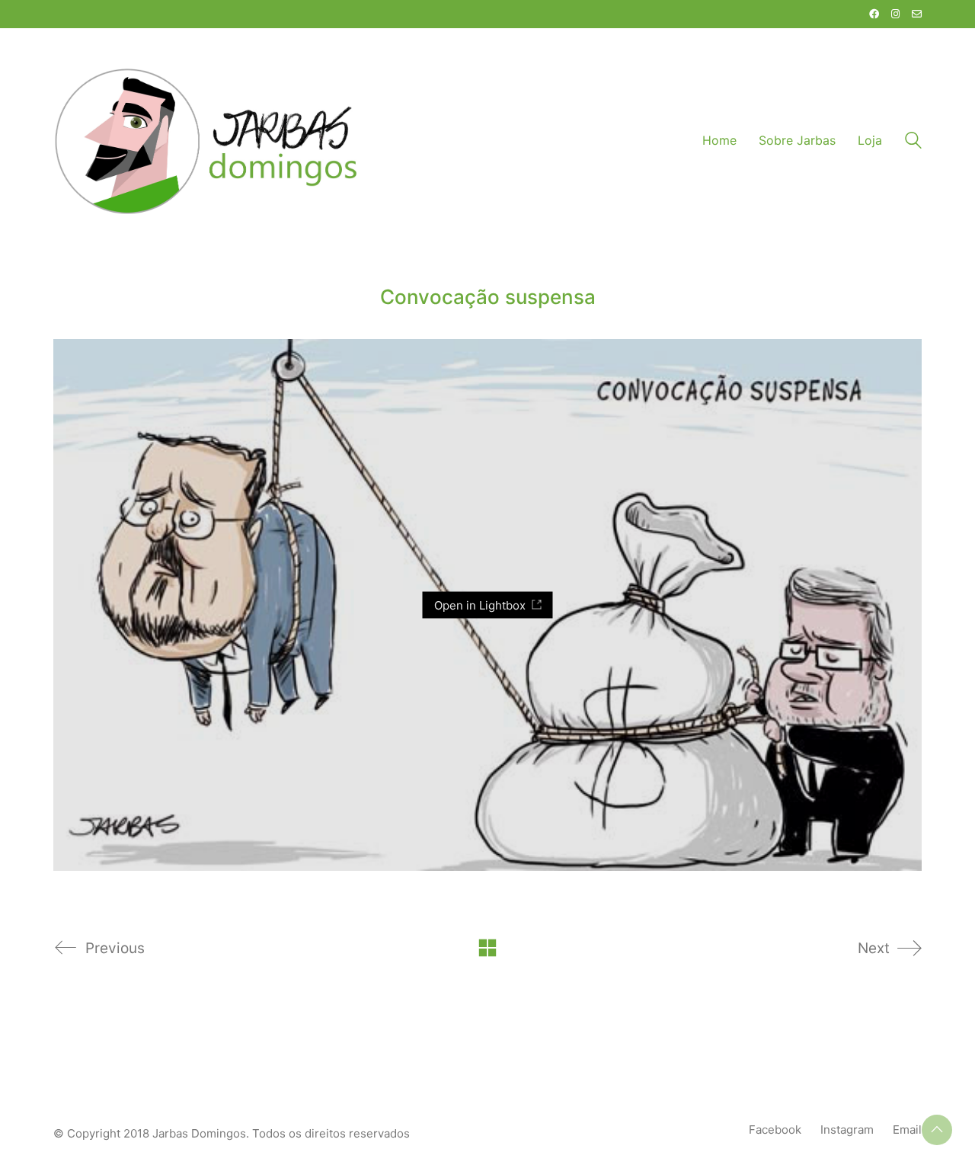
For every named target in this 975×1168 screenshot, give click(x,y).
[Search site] (913, 142)
